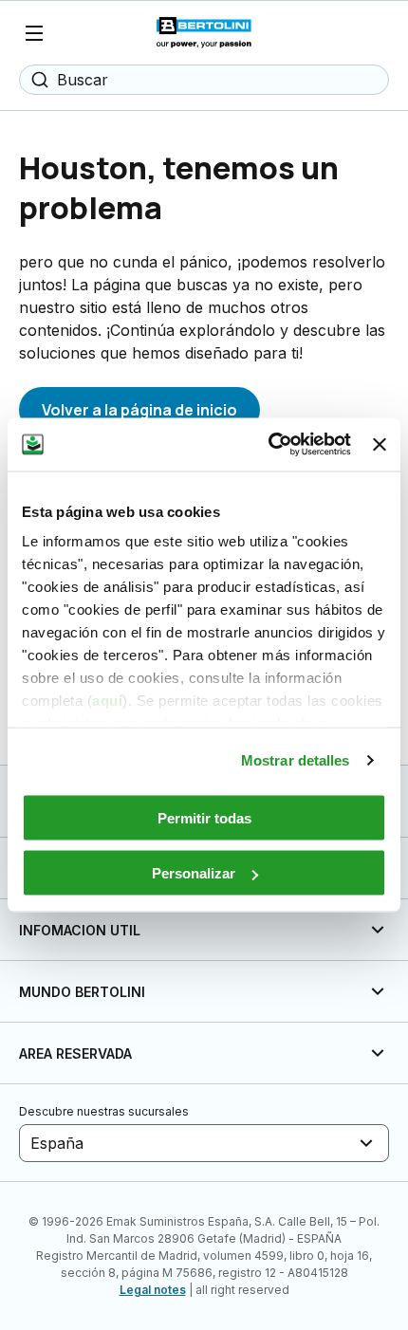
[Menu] (34, 33)
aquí (107, 701)
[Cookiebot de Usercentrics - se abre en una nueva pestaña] (268, 445)
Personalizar (193, 873)
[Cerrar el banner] (379, 444)
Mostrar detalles (295, 760)
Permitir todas (204, 817)
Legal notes (153, 1290)
